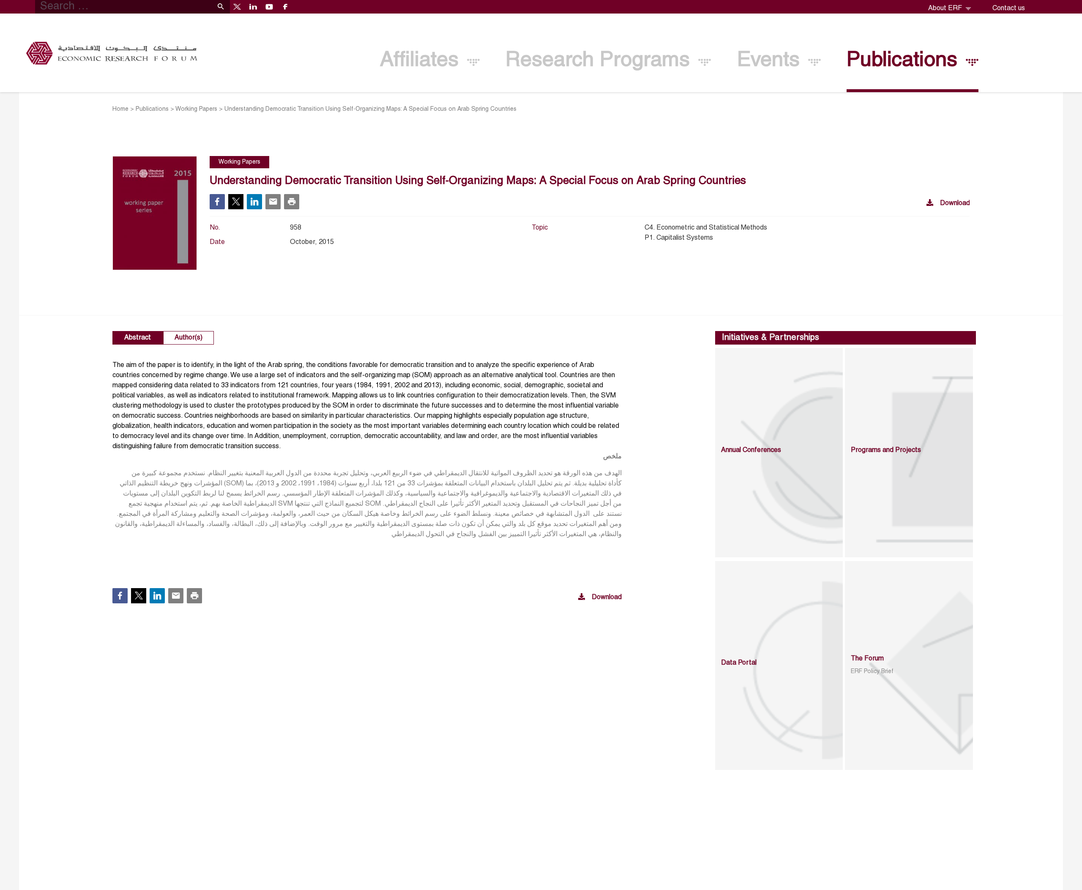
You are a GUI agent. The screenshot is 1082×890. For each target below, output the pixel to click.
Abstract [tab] (137, 338)
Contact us (1008, 8)
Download (955, 203)
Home (120, 109)
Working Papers (196, 109)
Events (771, 60)
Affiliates (422, 60)
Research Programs (600, 60)
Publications (905, 60)
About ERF (946, 8)
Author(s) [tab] (188, 338)
